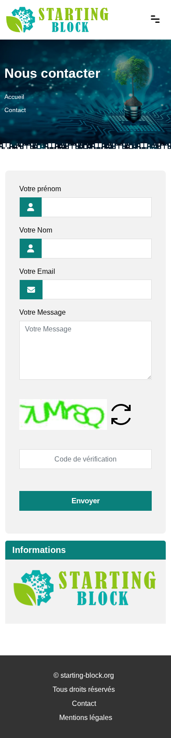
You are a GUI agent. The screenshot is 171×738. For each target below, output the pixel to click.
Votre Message (42, 312)
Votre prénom (40, 189)
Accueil (14, 96)
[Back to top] (147, 714)
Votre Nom (35, 230)
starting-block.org (87, 675)
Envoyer (85, 501)
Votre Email (37, 271)
